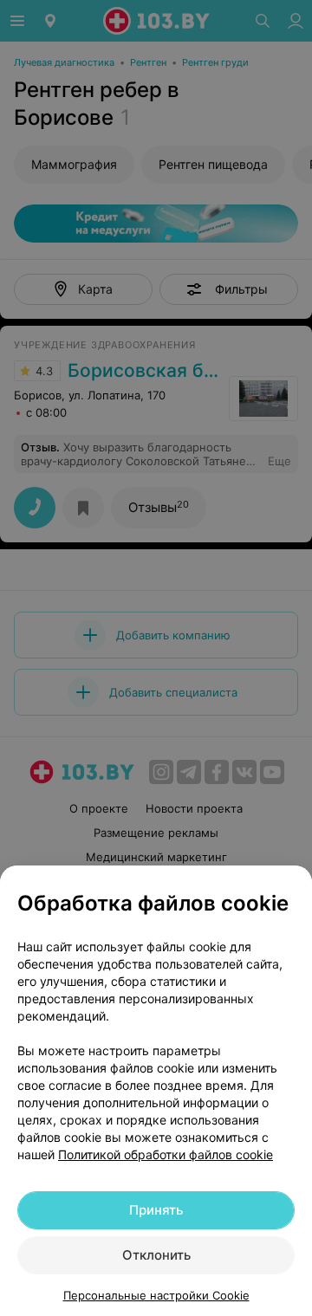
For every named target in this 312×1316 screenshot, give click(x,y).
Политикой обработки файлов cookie (165, 1154)
